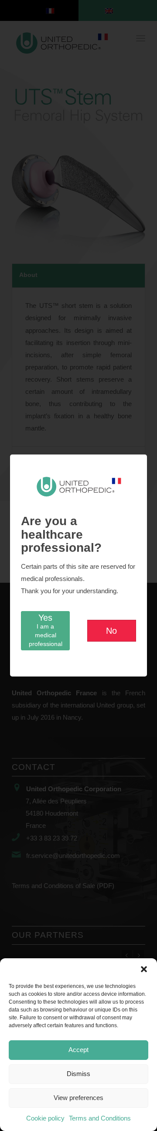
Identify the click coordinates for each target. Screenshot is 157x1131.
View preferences (78, 1097)
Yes (45, 630)
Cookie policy (45, 1118)
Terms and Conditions (100, 1118)
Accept (78, 1049)
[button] (144, 969)
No (111, 631)
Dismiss (78, 1073)
